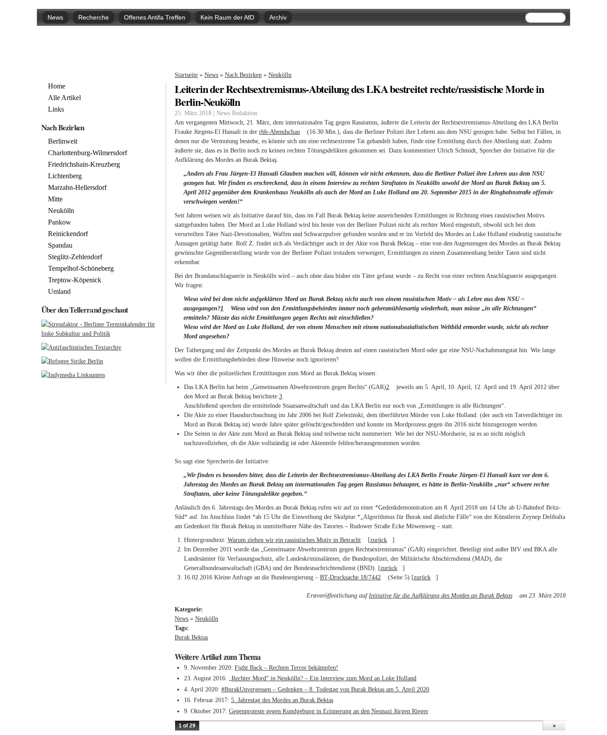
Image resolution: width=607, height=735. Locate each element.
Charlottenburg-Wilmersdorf (87, 153)
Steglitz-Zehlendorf (75, 257)
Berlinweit (62, 141)
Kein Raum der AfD (227, 17)
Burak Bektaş (191, 637)
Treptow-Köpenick (74, 280)
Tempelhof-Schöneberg (81, 268)
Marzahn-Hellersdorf (77, 187)
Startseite (186, 75)
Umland (59, 291)
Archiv (278, 17)
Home (56, 86)
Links (56, 109)
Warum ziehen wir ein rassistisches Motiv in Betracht (297, 540)
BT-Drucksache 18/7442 (353, 577)
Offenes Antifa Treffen (154, 17)
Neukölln (280, 75)
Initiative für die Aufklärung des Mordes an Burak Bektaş (443, 595)
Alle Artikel (64, 97)
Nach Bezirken (243, 75)
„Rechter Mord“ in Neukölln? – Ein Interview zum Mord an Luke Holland (322, 678)
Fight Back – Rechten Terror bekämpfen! (286, 667)
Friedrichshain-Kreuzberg (84, 164)
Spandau (60, 245)
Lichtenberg (65, 176)
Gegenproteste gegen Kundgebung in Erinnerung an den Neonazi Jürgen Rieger (328, 711)
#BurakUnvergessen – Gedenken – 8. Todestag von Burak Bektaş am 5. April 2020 (325, 689)
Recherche (93, 17)
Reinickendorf (68, 233)
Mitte (55, 199)
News (55, 17)
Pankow (59, 222)
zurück (381, 540)
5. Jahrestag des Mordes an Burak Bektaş (282, 700)
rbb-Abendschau (282, 132)
